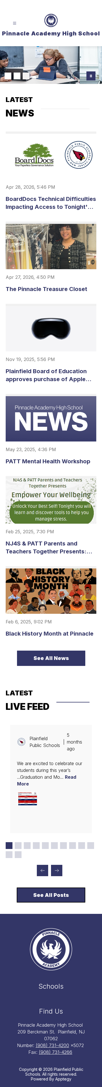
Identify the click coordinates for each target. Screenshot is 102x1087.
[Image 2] (17, 76)
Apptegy (63, 1079)
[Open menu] (14, 23)
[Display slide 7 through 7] (63, 845)
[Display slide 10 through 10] (90, 845)
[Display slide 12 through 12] (18, 854)
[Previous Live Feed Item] (42, 870)
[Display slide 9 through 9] (81, 845)
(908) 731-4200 (52, 1045)
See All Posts (51, 895)
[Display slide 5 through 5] (45, 845)
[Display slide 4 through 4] (36, 845)
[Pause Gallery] (90, 75)
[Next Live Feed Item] (56, 870)
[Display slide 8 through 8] (72, 845)
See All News (51, 658)
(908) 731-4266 (55, 1052)
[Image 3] (26, 76)
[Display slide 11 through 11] (9, 854)
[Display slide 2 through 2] (18, 845)
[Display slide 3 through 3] (27, 845)
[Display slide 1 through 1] (9, 845)
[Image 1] (8, 76)
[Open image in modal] (27, 798)
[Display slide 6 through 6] (54, 845)
